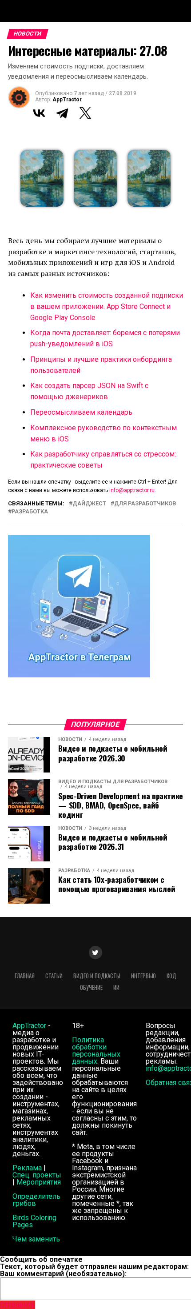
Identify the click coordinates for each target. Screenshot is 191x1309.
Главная (25, 976)
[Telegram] (62, 113)
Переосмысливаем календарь (81, 412)
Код (171, 976)
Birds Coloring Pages (34, 1221)
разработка (30, 512)
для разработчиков (145, 504)
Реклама (27, 1168)
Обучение (91, 987)
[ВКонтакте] (39, 113)
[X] (85, 113)
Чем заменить (36, 1239)
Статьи (54, 976)
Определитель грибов (36, 1200)
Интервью (143, 976)
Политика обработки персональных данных (96, 1050)
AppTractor (67, 99)
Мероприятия (38, 1182)
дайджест (89, 504)
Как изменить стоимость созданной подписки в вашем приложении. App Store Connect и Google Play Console (106, 306)
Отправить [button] (17, 1305)
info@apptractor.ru (132, 490)
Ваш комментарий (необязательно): (63, 1273)
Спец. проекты (36, 1175)
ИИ (116, 987)
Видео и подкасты (96, 976)
